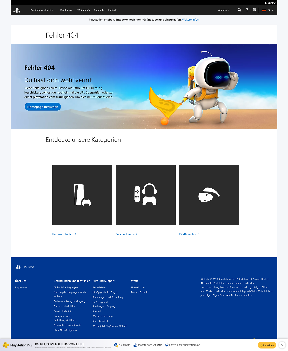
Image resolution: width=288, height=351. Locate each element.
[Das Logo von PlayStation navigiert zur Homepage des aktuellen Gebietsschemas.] (16, 10)
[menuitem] (266, 10)
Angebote (99, 10)
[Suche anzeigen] (239, 10)
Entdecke (113, 10)
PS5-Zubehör (83, 10)
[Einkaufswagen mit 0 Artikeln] (254, 10)
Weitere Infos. (190, 19)
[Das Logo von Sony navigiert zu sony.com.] (270, 3)
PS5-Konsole (66, 10)
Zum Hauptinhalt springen (31, 2)
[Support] (247, 10)
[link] (42, 10)
